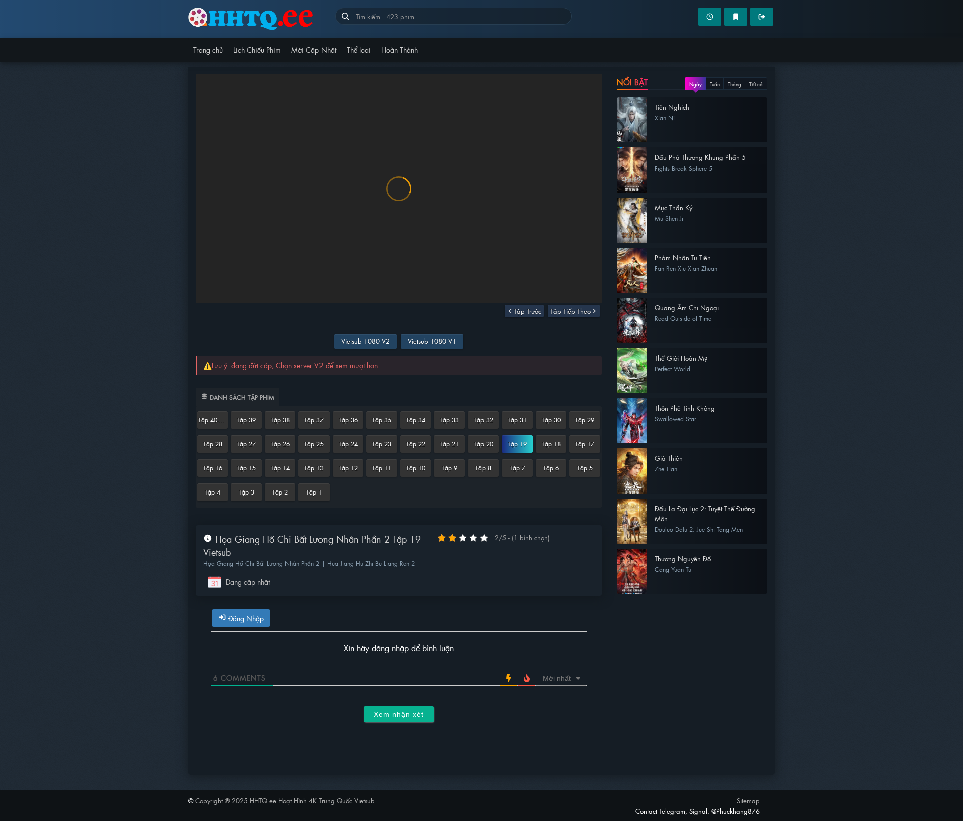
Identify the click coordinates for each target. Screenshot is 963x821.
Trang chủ (208, 49)
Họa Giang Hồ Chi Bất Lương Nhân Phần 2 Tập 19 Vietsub (312, 545)
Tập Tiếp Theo (570, 311)
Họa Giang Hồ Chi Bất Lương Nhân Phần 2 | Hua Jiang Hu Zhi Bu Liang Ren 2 (309, 563)
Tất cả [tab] (756, 84)
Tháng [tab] (734, 84)
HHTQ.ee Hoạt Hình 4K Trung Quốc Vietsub (261, 19)
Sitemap (748, 800)
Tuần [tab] (715, 84)
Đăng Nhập (245, 618)
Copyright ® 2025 (285, 800)
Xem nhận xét (399, 714)
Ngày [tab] (695, 84)
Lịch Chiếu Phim (257, 49)
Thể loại (359, 49)
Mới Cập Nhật (313, 49)
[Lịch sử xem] (709, 17)
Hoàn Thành (399, 49)
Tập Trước (527, 311)
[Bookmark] (735, 17)
